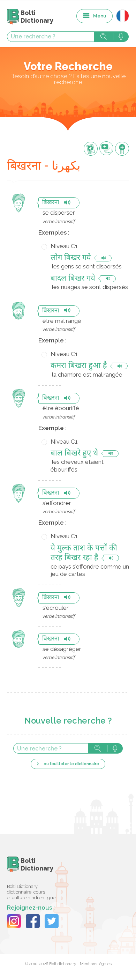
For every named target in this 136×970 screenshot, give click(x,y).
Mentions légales (96, 963)
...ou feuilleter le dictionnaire (69, 763)
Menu (99, 15)
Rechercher (103, 36)
